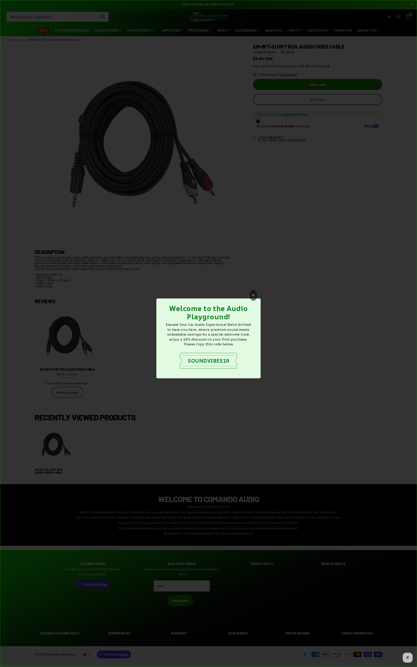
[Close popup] (253, 295)
